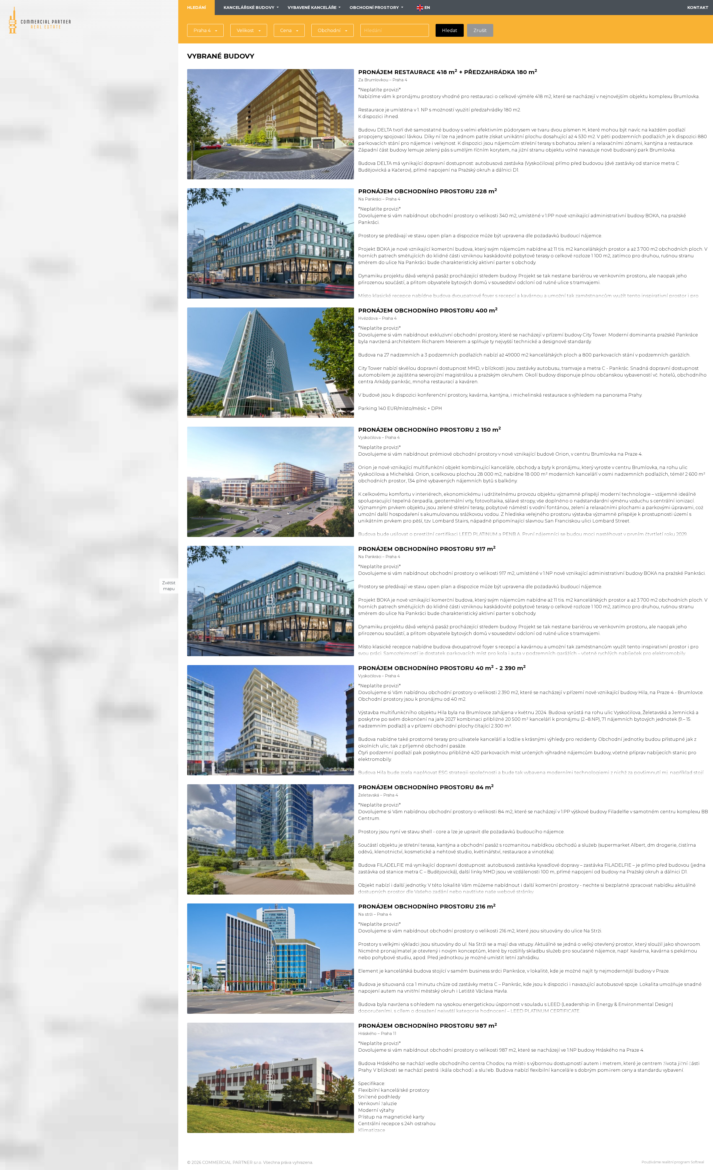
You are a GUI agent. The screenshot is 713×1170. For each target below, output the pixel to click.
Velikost (245, 30)
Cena (286, 30)
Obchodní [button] (374, 7)
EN (426, 7)
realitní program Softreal (683, 1162)
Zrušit (480, 30)
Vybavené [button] (312, 7)
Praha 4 (202, 30)
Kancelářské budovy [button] (249, 7)
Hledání (196, 7)
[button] (76, 569)
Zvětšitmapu (168, 585)
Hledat (449, 30)
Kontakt (698, 7)
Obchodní (329, 30)
